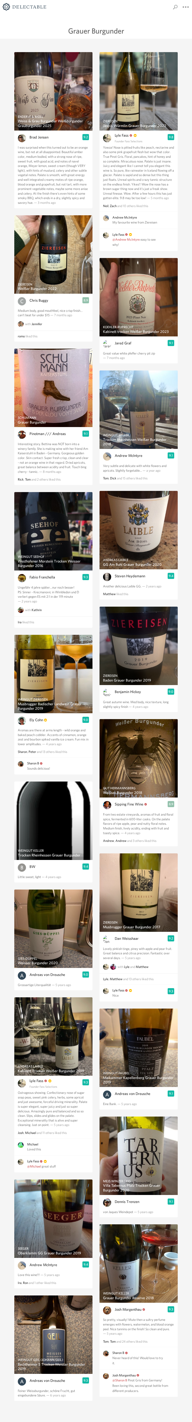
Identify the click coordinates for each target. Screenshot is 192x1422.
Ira (20, 622)
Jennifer (37, 324)
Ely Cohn (36, 720)
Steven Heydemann (130, 576)
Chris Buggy (39, 300)
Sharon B (33, 763)
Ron (25, 1283)
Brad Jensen (39, 137)
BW (32, 866)
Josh (21, 1133)
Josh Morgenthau (128, 1309)
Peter (32, 752)
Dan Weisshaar (127, 938)
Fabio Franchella (42, 577)
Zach (113, 206)
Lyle (126, 967)
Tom (28, 479)
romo (21, 336)
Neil (105, 206)
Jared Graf (123, 343)
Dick (113, 478)
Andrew (108, 841)
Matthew (109, 594)
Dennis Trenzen (127, 1201)
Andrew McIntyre (43, 1265)
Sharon (22, 752)
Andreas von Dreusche (47, 974)
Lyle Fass (36, 1081)
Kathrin (37, 610)
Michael (30, 1133)
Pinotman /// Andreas (48, 434)
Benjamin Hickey (128, 692)
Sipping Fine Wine (129, 804)
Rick (21, 479)
